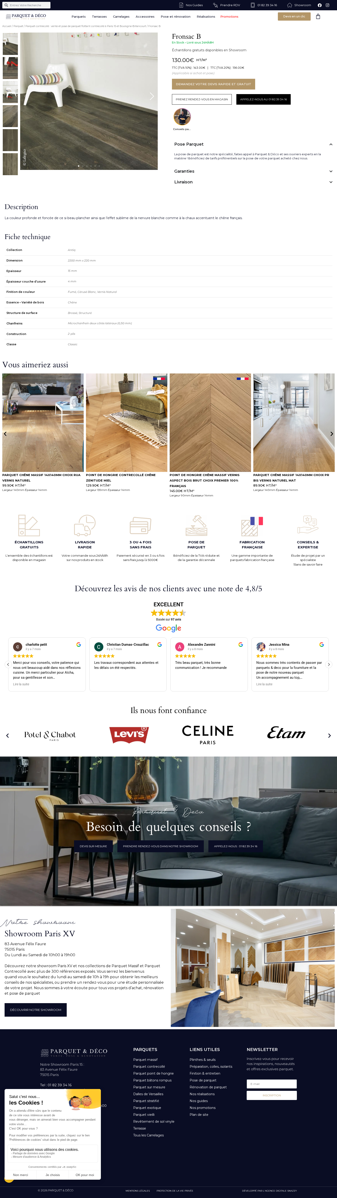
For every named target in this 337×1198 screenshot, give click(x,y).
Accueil (6, 26)
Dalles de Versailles (148, 1094)
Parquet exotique (147, 1108)
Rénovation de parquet (208, 1087)
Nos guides (199, 1101)
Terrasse (139, 1128)
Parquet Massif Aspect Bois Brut (284, 475)
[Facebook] (319, 5)
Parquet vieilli (144, 1115)
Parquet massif (145, 1060)
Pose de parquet (203, 1080)
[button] (78, 166)
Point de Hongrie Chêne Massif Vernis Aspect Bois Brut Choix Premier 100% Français (37, 480)
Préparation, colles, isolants (211, 1067)
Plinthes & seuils (202, 1060)
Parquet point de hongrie (153, 1073)
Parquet (18, 26)
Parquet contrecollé (149, 1067)
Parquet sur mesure (149, 1087)
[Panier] (318, 16)
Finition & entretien (205, 1073)
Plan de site (199, 1115)
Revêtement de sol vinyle (153, 1121)
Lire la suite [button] (183, 684)
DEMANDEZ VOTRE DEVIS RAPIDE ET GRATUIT (213, 84)
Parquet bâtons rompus (152, 1080)
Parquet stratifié (146, 1101)
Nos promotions (202, 1108)
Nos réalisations (202, 1094)
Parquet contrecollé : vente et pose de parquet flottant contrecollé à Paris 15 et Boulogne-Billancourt (85, 26)
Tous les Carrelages (148, 1135)
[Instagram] (327, 5)
